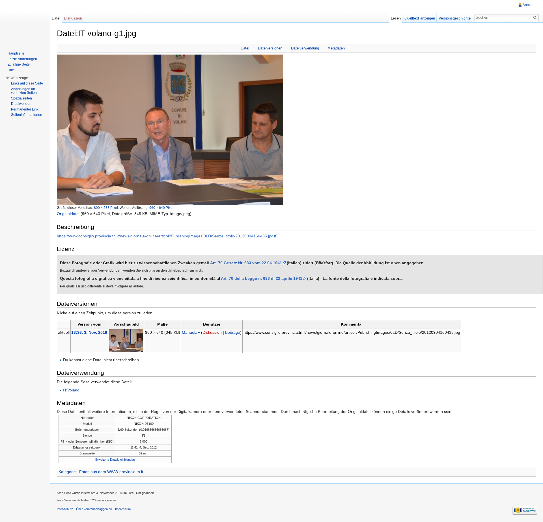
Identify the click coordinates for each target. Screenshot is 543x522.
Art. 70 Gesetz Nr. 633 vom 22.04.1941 (246, 263)
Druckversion (21, 104)
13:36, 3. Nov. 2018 (89, 332)
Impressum (123, 509)
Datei (245, 48)
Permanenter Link (24, 109)
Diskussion (212, 332)
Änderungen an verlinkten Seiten (24, 91)
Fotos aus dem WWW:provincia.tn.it (111, 471)
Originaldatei (68, 213)
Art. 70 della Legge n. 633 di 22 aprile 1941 (261, 278)
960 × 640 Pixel (161, 207)
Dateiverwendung (305, 48)
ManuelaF (191, 332)
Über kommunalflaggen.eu (94, 509)
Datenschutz (64, 509)
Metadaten (336, 48)
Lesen (396, 18)
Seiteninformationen (26, 115)
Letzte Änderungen (22, 59)
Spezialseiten (21, 98)
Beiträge (232, 332)
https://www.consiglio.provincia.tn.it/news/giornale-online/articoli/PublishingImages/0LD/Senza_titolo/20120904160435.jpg (165, 236)
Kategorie (67, 471)
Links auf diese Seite (27, 83)
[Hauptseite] (25, 22)
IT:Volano (71, 390)
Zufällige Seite (19, 64)
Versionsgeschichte (455, 18)
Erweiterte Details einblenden (115, 459)
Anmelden (530, 5)
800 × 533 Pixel (106, 207)
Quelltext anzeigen (419, 18)
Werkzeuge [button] (19, 78)
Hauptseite (16, 53)
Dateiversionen (270, 48)
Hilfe (11, 70)
